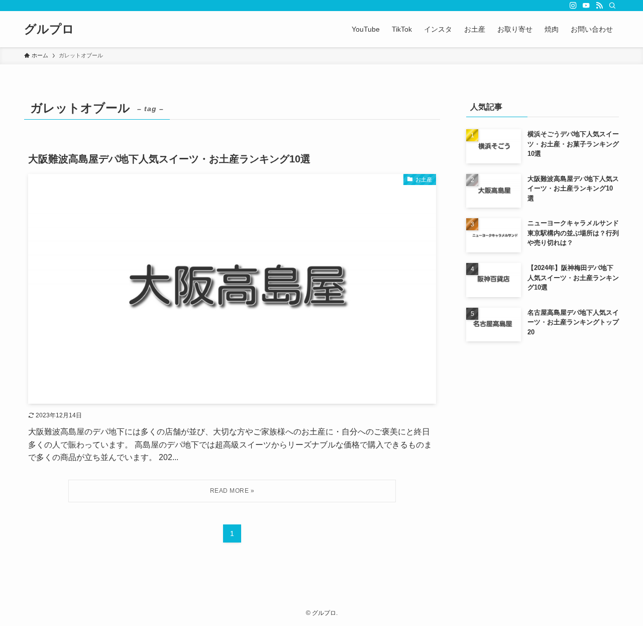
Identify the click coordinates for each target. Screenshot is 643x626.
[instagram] (573, 5)
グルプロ (49, 29)
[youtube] (586, 5)
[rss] (599, 5)
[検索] (612, 5)
